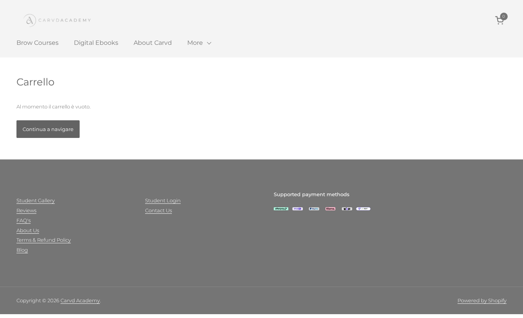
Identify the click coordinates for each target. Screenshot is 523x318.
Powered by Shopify (482, 300)
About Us (27, 230)
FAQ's (23, 220)
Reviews (26, 210)
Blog (22, 250)
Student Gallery (35, 200)
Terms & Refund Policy (43, 240)
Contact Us (158, 210)
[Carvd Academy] (64, 19)
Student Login (163, 200)
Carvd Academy (80, 300)
